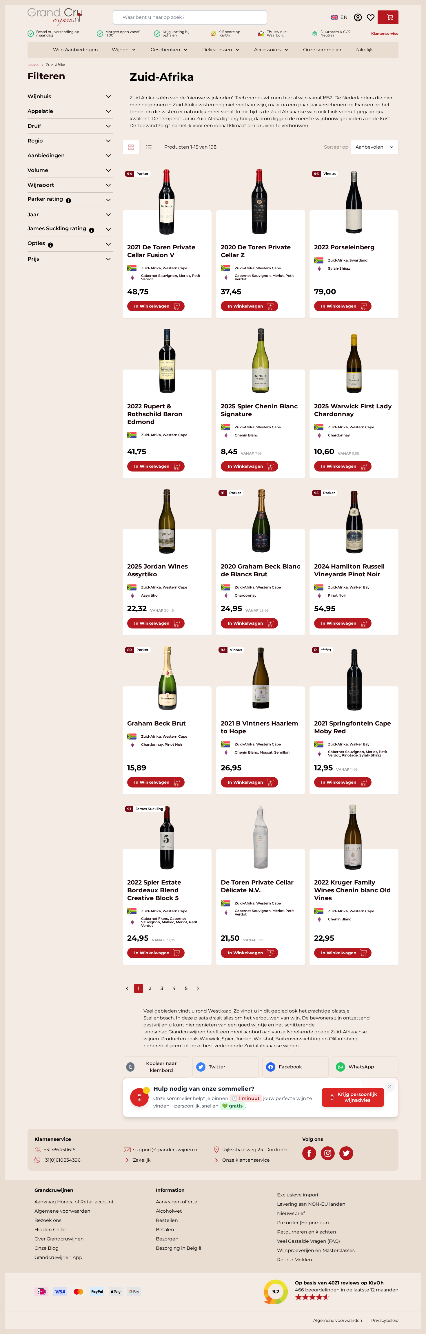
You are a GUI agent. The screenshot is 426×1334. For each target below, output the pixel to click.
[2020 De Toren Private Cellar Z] (260, 202)
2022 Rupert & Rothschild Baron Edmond (155, 414)
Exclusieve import (298, 1195)
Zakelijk (364, 49)
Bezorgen (167, 1239)
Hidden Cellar (50, 1229)
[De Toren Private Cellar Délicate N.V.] (260, 837)
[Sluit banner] (389, 1086)
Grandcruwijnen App (58, 1257)
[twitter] (346, 1153)
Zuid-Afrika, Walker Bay (348, 587)
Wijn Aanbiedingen (75, 49)
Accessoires (267, 49)
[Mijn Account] (358, 17)
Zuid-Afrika (55, 65)
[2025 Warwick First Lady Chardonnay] (354, 361)
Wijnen (120, 49)
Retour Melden (294, 1259)
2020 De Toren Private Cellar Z (256, 251)
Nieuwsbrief (291, 1213)
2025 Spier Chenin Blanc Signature (259, 410)
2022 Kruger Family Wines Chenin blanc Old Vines (352, 890)
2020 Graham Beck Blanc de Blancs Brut (260, 570)
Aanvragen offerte (176, 1202)
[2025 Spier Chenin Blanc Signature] (260, 361)
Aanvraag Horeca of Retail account (74, 1202)
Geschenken (165, 49)
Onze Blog (46, 1248)
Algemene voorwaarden (62, 1211)
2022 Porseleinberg (344, 247)
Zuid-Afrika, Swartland (347, 260)
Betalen (165, 1229)
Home (33, 65)
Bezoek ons (47, 1220)
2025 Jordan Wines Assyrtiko (157, 570)
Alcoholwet (169, 1211)
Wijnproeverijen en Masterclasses (316, 1250)
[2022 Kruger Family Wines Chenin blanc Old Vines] (354, 837)
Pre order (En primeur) (303, 1222)
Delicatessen (217, 49)
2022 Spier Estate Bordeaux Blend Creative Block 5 (154, 890)
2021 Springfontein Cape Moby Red (352, 727)
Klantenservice (384, 33)
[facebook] (309, 1153)
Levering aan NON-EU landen (311, 1204)
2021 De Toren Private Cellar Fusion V (161, 251)
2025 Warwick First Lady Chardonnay (353, 410)
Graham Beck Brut (156, 723)
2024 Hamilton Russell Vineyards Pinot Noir (349, 570)
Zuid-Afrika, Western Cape (164, 268)
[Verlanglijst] (370, 17)
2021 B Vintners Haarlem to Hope (259, 727)
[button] (68, 200)
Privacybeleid (384, 1320)
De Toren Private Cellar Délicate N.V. (257, 886)
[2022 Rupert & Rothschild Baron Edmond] (167, 361)
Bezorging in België (178, 1248)
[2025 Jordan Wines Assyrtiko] (167, 521)
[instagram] (328, 1153)
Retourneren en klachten (306, 1232)
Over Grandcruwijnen (59, 1239)
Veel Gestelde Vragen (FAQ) (308, 1241)
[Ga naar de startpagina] (55, 17)
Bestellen (167, 1220)
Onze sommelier (322, 49)
